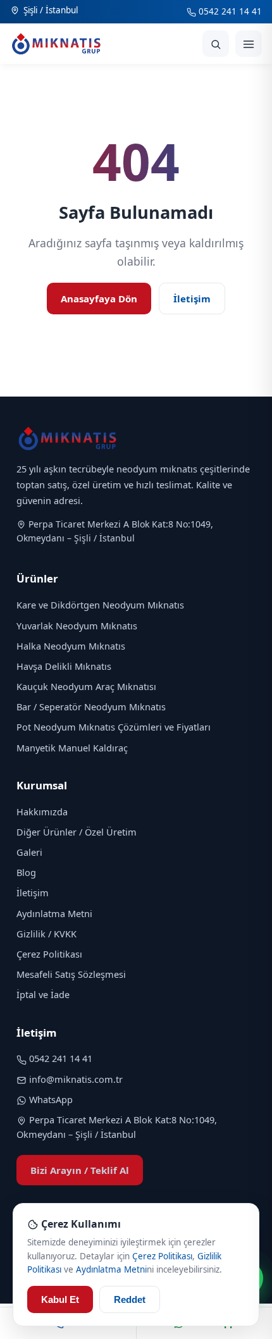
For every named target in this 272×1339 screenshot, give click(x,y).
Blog (26, 872)
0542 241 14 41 (229, 11)
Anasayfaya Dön (99, 298)
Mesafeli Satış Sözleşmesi (71, 974)
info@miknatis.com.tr (76, 1079)
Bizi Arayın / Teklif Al (79, 1170)
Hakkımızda (42, 811)
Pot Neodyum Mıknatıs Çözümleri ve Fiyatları (113, 726)
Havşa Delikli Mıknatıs (63, 666)
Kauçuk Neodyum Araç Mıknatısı (86, 686)
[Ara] (215, 43)
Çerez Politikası (49, 953)
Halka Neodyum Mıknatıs (70, 645)
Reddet (129, 1299)
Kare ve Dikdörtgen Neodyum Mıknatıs (100, 604)
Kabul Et (60, 1299)
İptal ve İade (43, 994)
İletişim (192, 298)
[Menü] (248, 43)
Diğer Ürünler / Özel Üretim (76, 831)
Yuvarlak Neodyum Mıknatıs (76, 625)
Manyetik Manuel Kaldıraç (72, 747)
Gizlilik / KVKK (46, 933)
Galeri (29, 852)
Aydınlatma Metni (54, 913)
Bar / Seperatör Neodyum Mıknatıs (91, 706)
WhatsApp (51, 1099)
